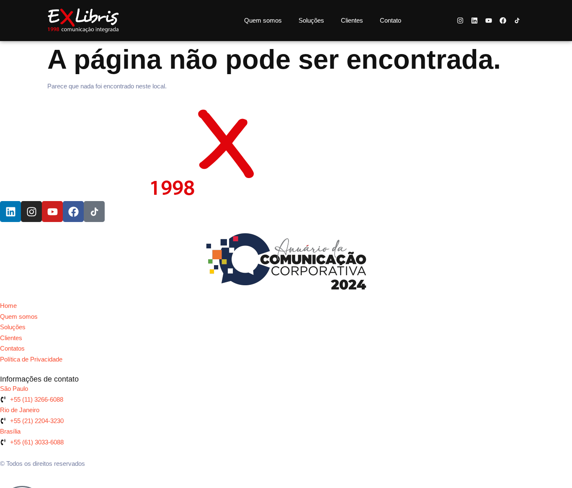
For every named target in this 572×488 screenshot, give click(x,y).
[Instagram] (460, 20)
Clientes (352, 20)
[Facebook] (503, 20)
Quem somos (263, 20)
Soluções (311, 20)
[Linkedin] (474, 20)
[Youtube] (488, 20)
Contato (390, 20)
